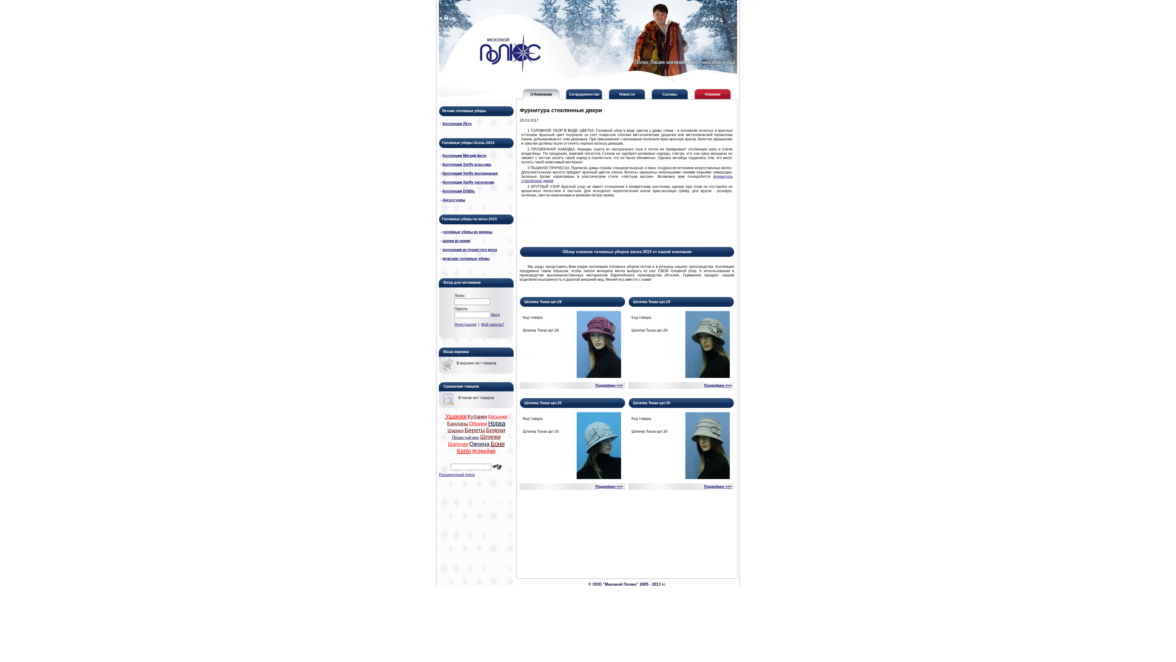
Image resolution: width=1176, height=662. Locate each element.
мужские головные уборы (466, 259)
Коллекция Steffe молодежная (470, 173)
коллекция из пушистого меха (470, 250)
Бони (498, 443)
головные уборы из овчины (467, 232)
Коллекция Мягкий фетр (464, 156)
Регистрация (465, 324)
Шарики (455, 430)
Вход (495, 315)
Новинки (712, 94)
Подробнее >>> (609, 385)
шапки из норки (456, 241)
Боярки (495, 430)
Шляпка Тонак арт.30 (651, 403)
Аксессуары (454, 200)
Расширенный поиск (457, 475)
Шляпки (490, 437)
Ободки (478, 423)
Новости (627, 94)
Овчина (479, 444)
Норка (496, 423)
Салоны (669, 94)
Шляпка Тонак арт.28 (543, 302)
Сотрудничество (584, 94)
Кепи (464, 450)
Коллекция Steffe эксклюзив (468, 182)
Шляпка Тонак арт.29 (651, 302)
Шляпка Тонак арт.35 (543, 403)
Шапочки (458, 444)
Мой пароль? (492, 324)
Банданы (457, 423)
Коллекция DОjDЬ (459, 191)
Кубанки (477, 416)
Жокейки (484, 451)
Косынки (497, 416)
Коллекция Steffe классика (467, 164)
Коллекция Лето (457, 124)
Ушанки (456, 416)
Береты (475, 430)
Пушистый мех (465, 437)
